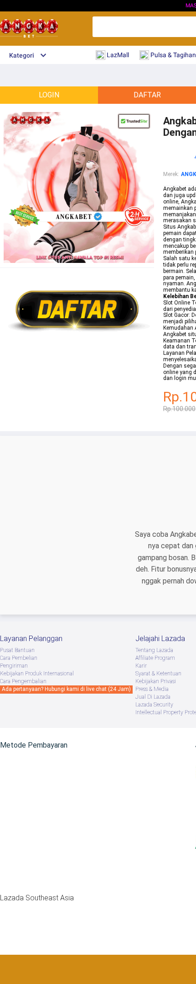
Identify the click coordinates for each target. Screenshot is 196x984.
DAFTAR (147, 95)
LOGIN (49, 95)
